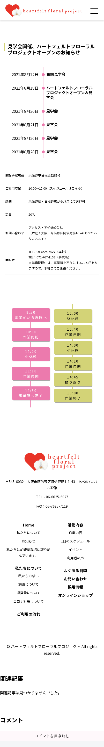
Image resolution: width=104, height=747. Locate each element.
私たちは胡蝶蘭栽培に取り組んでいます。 (29, 552)
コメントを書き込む (52, 736)
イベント (75, 549)
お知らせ (28, 541)
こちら (76, 188)
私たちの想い (28, 575)
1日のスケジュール (75, 541)
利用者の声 (75, 557)
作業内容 (75, 532)
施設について (28, 584)
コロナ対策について (28, 601)
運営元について (28, 592)
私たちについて (28, 532)
